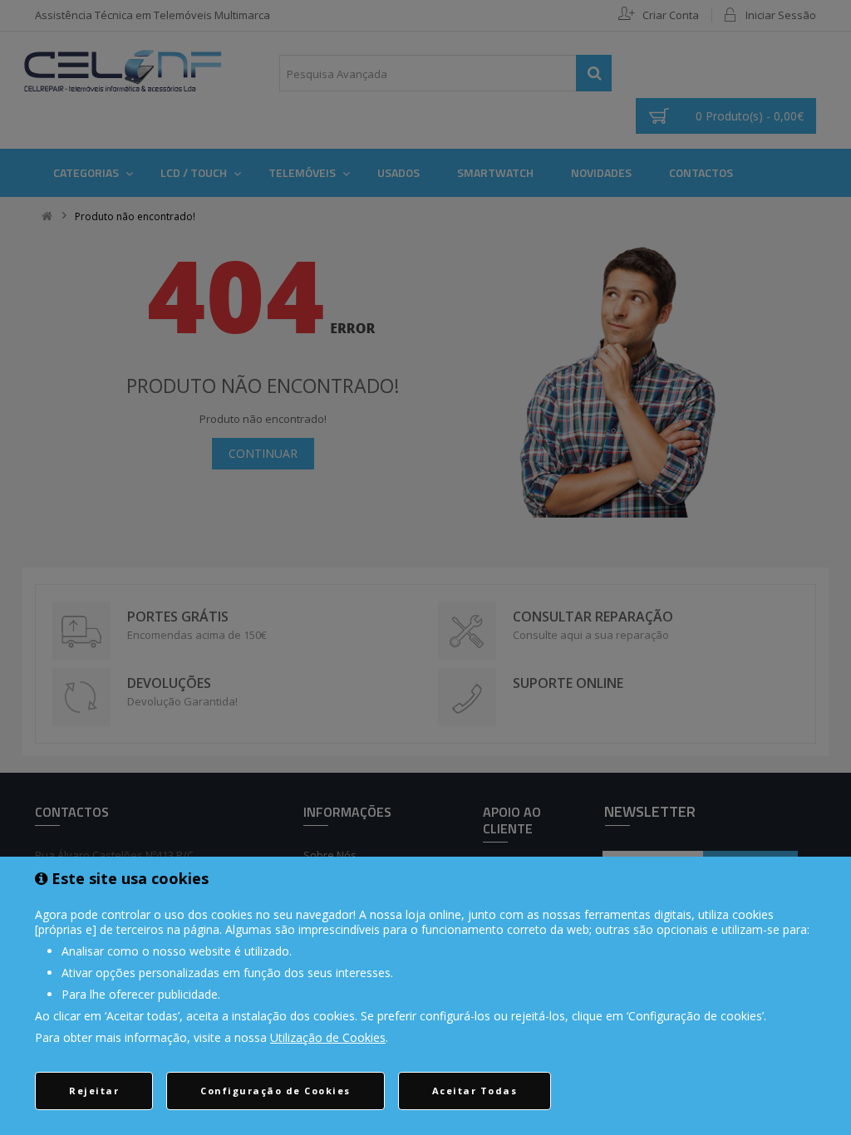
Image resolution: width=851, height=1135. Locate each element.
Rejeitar (94, 1090)
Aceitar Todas (475, 1090)
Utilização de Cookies (328, 1037)
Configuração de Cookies (275, 1090)
